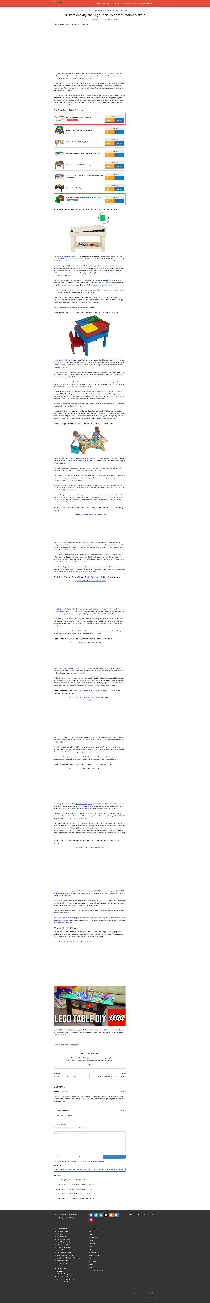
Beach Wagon (61, 1266)
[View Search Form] (154, 3)
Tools (90, 1249)
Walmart (119, 120)
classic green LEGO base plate (63, 920)
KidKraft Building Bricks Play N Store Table (93, 424)
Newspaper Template (63, 1282)
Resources (92, 1258)
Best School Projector (63, 1239)
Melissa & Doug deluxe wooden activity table (81, 545)
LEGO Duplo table (61, 609)
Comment (58, 1133)
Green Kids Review (62, 1276)
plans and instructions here (83, 941)
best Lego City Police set (103, 283)
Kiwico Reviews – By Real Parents (112, 3)
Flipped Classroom (94, 1252)
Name (56, 1157)
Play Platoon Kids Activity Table (66, 360)
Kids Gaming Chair (62, 1245)
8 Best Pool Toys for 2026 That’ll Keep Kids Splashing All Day (74, 1189)
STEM (90, 1235)
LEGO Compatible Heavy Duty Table (95, 639)
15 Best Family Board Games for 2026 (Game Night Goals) (73, 1180)
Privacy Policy (72, 1214)
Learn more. (120, 1169)
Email (81, 1157)
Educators (92, 1244)
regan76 (76, 1045)
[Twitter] (96, 1215)
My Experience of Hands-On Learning (65, 1075)
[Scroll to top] (206, 1294)
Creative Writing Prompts (96, 1270)
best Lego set (93, 76)
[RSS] (111, 1215)
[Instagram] (101, 1215)
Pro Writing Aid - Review (64, 1247)
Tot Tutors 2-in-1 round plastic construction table (71, 737)
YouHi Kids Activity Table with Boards (99, 209)
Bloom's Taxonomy (62, 1250)
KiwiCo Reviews (61, 1237)
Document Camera (62, 1229)
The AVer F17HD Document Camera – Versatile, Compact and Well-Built (111, 1076)
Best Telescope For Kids (64, 1242)
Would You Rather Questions (65, 1255)
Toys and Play (93, 1229)
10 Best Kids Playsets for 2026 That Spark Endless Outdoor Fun (75, 1184)
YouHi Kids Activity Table (64, 256)
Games (91, 1241)
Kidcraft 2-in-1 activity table (83, 804)
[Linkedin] (116, 1215)
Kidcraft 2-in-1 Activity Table (99, 765)
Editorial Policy (69, 1218)
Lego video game (82, 86)
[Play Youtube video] (90, 1006)
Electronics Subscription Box (65, 1279)
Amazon (109, 120)
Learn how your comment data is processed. (91, 1161)
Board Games (93, 1261)
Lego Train (60, 1271)
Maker (91, 1267)
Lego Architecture (62, 1261)
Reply (122, 1092)
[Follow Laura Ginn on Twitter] (89, 1064)
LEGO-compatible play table (64, 668)
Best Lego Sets (147, 3)
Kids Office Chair (62, 1268)
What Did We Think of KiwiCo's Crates (68, 1258)
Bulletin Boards (93, 1232)
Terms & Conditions (61, 1214)
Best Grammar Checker (64, 1253)
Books (91, 1264)
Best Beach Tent (62, 1263)
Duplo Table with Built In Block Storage (103, 577)
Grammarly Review (62, 1231)
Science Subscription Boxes (132, 3)
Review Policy (59, 1218)
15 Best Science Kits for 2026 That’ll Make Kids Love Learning (75, 1198)
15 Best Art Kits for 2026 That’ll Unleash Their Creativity (73, 1194)
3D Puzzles (60, 1234)
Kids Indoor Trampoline (64, 1274)
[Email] (106, 1215)
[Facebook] (91, 1215)
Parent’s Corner (93, 1238)
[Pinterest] (91, 1220)
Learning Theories (94, 1255)
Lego (90, 1246)
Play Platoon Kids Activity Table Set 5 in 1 (100, 313)
